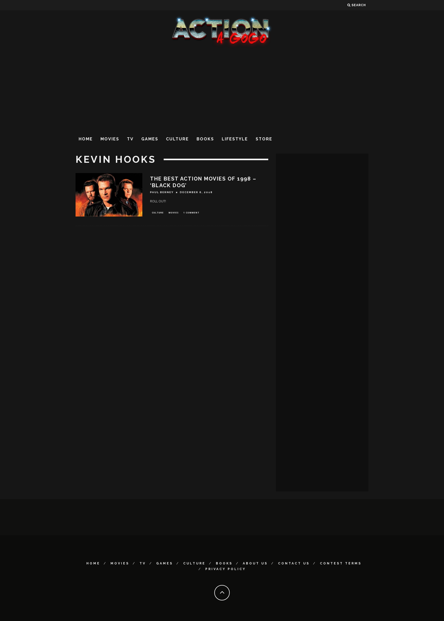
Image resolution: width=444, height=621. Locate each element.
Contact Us (294, 563)
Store (264, 139)
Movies (109, 139)
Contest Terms (341, 563)
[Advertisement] (222, 90)
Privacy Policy (225, 569)
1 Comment (191, 212)
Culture (177, 139)
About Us (255, 563)
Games (149, 139)
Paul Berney (162, 192)
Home (86, 139)
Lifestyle (235, 139)
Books (205, 139)
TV (130, 139)
